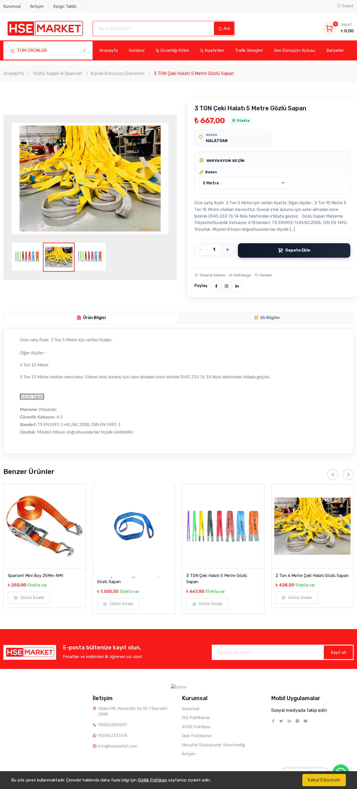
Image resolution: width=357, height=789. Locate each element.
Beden (211, 172)
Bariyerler (335, 50)
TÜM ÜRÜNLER (31, 50)
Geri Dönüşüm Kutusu (294, 50)
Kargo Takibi (64, 6)
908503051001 (112, 725)
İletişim (37, 6)
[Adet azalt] (201, 249)
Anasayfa (108, 50)
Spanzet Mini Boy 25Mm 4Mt (35, 575)
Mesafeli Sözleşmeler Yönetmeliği (213, 744)
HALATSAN (217, 140)
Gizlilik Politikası (152, 780)
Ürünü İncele (31, 597)
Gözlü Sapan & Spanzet (57, 73)
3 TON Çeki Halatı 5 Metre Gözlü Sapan (216, 579)
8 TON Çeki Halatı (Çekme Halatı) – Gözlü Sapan (130, 579)
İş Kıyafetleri (212, 50)
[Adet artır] (227, 249)
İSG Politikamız (196, 717)
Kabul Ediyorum (324, 780)
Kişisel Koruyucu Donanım (117, 73)
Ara (226, 28)
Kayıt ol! (338, 652)
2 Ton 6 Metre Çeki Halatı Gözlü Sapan (312, 575)
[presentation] (30, 180)
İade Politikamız (197, 735)
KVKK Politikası (196, 726)
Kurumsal (12, 6)
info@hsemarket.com (118, 746)
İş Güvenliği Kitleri (172, 50)
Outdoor (137, 50)
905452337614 (112, 735)
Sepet (348, 5)
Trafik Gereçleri (249, 50)
